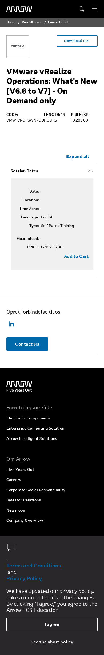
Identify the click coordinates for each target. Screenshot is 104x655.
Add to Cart (76, 256)
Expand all (77, 156)
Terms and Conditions (33, 565)
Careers (13, 479)
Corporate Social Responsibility (36, 489)
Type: (34, 226)
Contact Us (27, 344)
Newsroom (16, 510)
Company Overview (24, 520)
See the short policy (52, 642)
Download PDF (77, 40)
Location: (31, 200)
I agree (52, 624)
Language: (30, 217)
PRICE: (33, 247)
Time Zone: (29, 208)
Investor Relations (23, 499)
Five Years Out (20, 469)
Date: (34, 191)
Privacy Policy (24, 578)
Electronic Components (28, 418)
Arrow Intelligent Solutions (31, 438)
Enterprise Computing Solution (35, 428)
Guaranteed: (28, 238)
